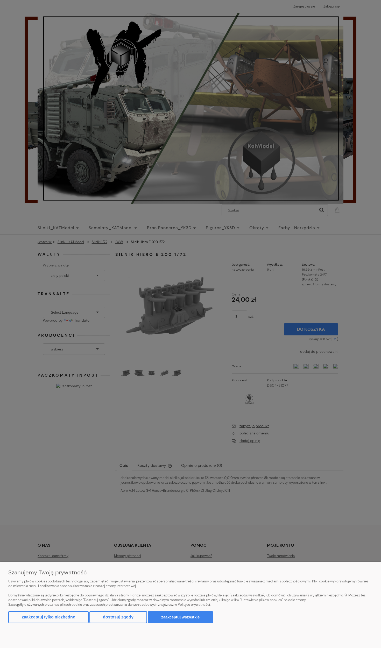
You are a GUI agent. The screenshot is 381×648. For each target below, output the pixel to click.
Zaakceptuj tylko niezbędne (48, 617)
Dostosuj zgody (118, 617)
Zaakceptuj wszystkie (180, 617)
